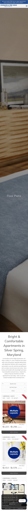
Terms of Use (7, 508)
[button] (14, 2)
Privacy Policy (20, 508)
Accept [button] (22, 500)
